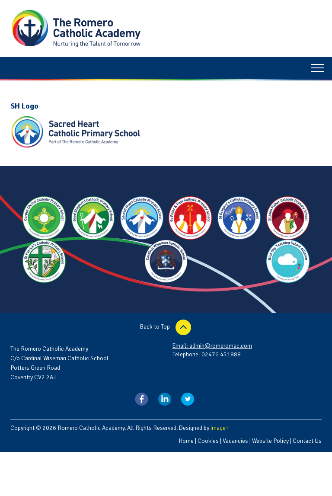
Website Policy (270, 441)
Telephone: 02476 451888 (206, 354)
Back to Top (155, 326)
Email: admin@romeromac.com (212, 345)
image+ (220, 428)
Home (186, 441)
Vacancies (235, 441)
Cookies (208, 441)
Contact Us (307, 441)
